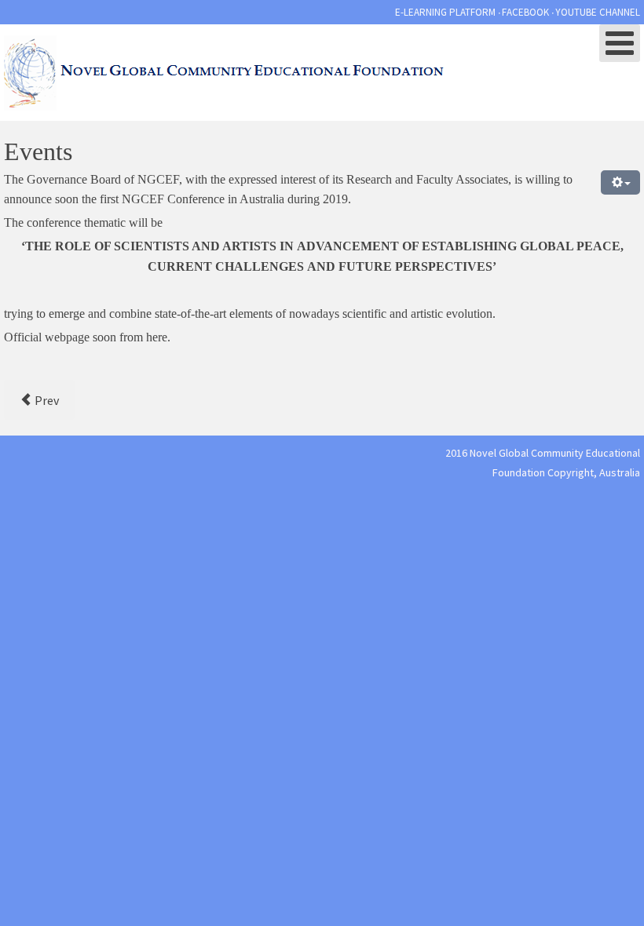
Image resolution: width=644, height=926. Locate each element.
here (156, 337)
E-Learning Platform (445, 12)
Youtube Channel (597, 12)
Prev (45, 400)
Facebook (525, 12)
